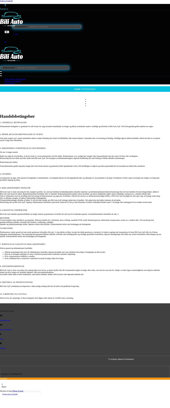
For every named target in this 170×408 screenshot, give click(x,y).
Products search (21, 27)
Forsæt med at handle (10, 394)
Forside (77, 89)
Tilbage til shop (17, 391)
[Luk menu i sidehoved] (1, 73)
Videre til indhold (6, 1)
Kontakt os (4, 9)
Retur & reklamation (6, 329)
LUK (16, 34)
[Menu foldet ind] (1, 71)
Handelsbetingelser (5, 320)
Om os (2, 338)
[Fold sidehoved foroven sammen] (1, 75)
